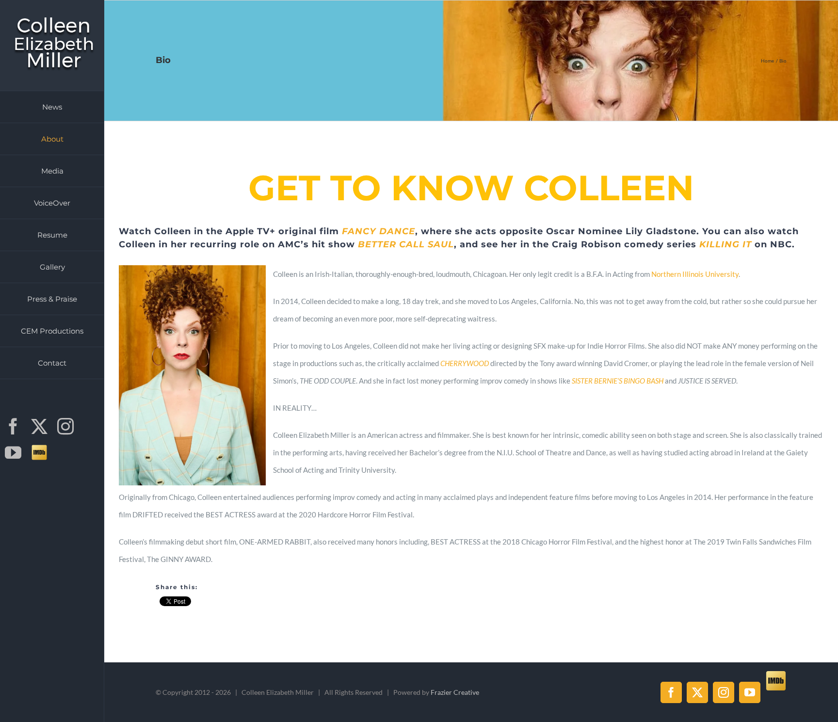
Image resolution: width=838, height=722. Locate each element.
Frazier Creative (455, 692)
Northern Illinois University (695, 274)
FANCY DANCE (378, 231)
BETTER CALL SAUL (406, 244)
